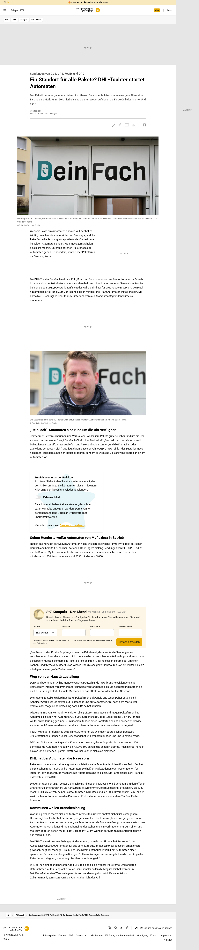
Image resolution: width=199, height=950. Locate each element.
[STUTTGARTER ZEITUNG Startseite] (88, 10)
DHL (7, 20)
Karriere (62, 935)
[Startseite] (8, 915)
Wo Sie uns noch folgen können (156, 928)
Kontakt (154, 935)
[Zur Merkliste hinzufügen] (144, 125)
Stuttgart (23, 20)
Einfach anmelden (129, 641)
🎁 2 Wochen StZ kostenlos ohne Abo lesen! (88, 2)
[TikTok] (121, 928)
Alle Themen (36, 20)
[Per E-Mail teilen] (127, 125)
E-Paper (15, 10)
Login (169, 10)
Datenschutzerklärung (73, 525)
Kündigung (142, 935)
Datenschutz (81, 935)
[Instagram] (109, 928)
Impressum (166, 935)
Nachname (95, 626)
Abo (157, 10)
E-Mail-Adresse (125, 626)
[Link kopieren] (113, 125)
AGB (71, 935)
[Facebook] (127, 928)
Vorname (66, 626)
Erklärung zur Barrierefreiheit (119, 935)
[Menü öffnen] (4, 10)
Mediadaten (97, 935)
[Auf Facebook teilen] (120, 125)
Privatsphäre (49, 935)
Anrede (37, 626)
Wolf (14, 20)
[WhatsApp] (115, 928)
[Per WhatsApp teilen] (134, 125)
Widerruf (167, 939)
